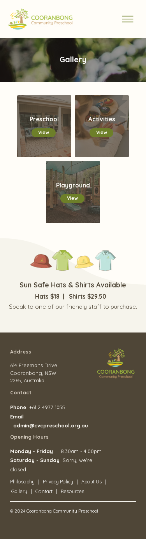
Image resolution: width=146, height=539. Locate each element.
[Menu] (128, 19)
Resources (72, 491)
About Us (91, 482)
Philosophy (22, 482)
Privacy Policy (59, 482)
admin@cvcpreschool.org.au (50, 425)
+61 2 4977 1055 (47, 407)
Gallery (19, 491)
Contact (44, 491)
